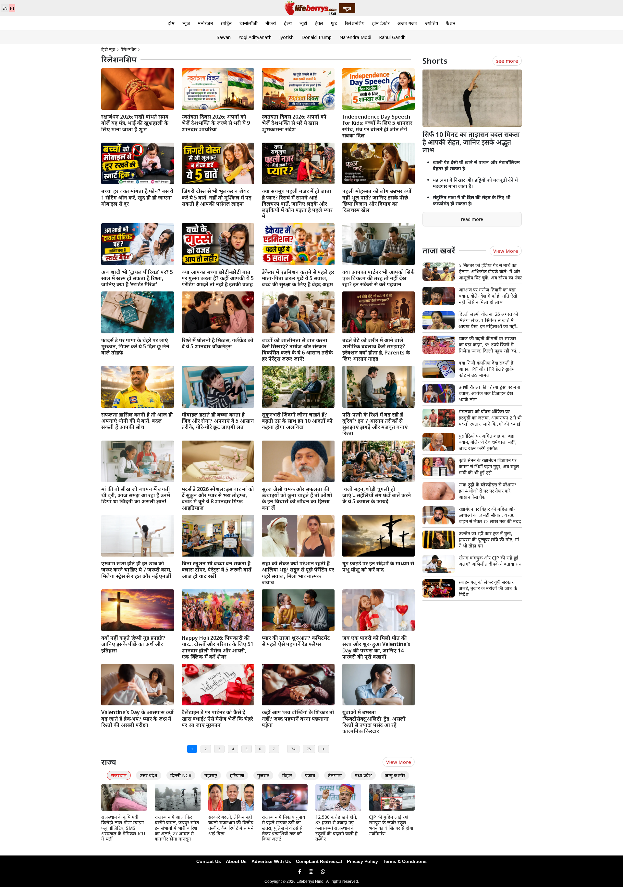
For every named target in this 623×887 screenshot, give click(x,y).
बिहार (287, 775)
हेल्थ (288, 23)
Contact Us (208, 861)
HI (12, 8)
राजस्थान (119, 775)
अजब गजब (407, 23)
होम (171, 23)
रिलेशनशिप (354, 23)
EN (5, 8)
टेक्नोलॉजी (248, 23)
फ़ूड (334, 23)
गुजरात (263, 775)
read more (472, 219)
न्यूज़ (186, 23)
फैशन (450, 23)
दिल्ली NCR (180, 775)
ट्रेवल (319, 23)
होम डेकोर (381, 23)
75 (309, 749)
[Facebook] (299, 871)
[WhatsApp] (323, 871)
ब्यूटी (303, 23)
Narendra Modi (355, 37)
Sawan (224, 37)
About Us (236, 861)
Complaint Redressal (319, 861)
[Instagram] (311, 871)
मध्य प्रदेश (363, 775)
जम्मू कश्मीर (395, 775)
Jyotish (286, 37)
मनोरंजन (205, 23)
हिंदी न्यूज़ (108, 49)
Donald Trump (316, 37)
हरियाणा (237, 775)
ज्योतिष (431, 23)
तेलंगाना (335, 775)
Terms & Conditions (405, 861)
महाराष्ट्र (210, 775)
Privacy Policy (362, 861)
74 (293, 749)
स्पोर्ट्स (226, 23)
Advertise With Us (271, 861)
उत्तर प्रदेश (148, 775)
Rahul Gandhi (393, 37)
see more (507, 61)
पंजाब (310, 775)
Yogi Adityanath (255, 37)
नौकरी (270, 23)
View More (398, 762)
